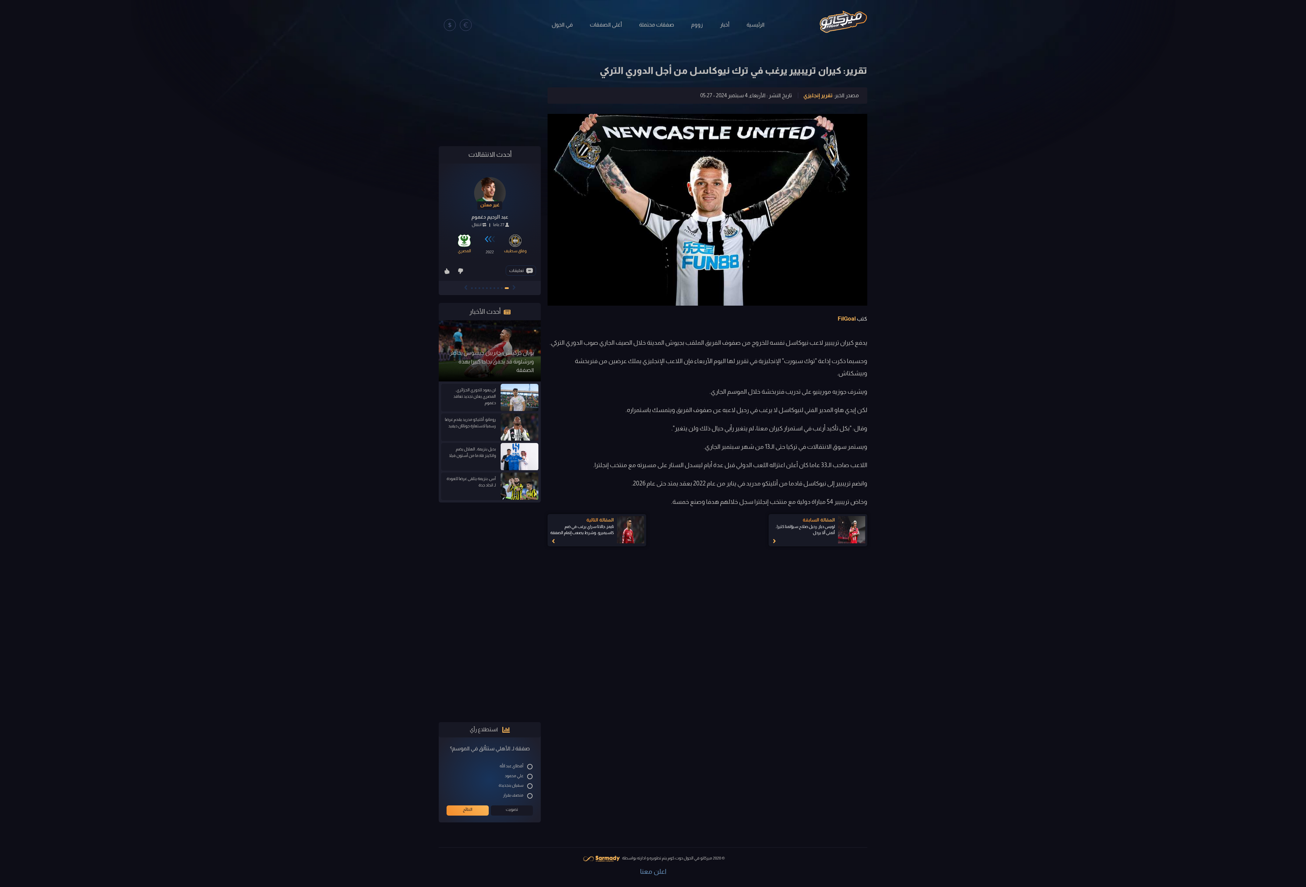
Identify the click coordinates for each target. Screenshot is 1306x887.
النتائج (467, 809)
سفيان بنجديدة (511, 785)
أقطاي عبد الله (511, 766)
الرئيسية (756, 25)
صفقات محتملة (656, 25)
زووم (697, 25)
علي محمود (514, 776)
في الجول (562, 25)
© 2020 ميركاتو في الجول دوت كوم (696, 858)
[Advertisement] (490, 95)
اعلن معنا (653, 871)
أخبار (725, 25)
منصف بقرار (513, 795)
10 (472, 288)
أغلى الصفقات (606, 25)
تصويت (512, 809)
